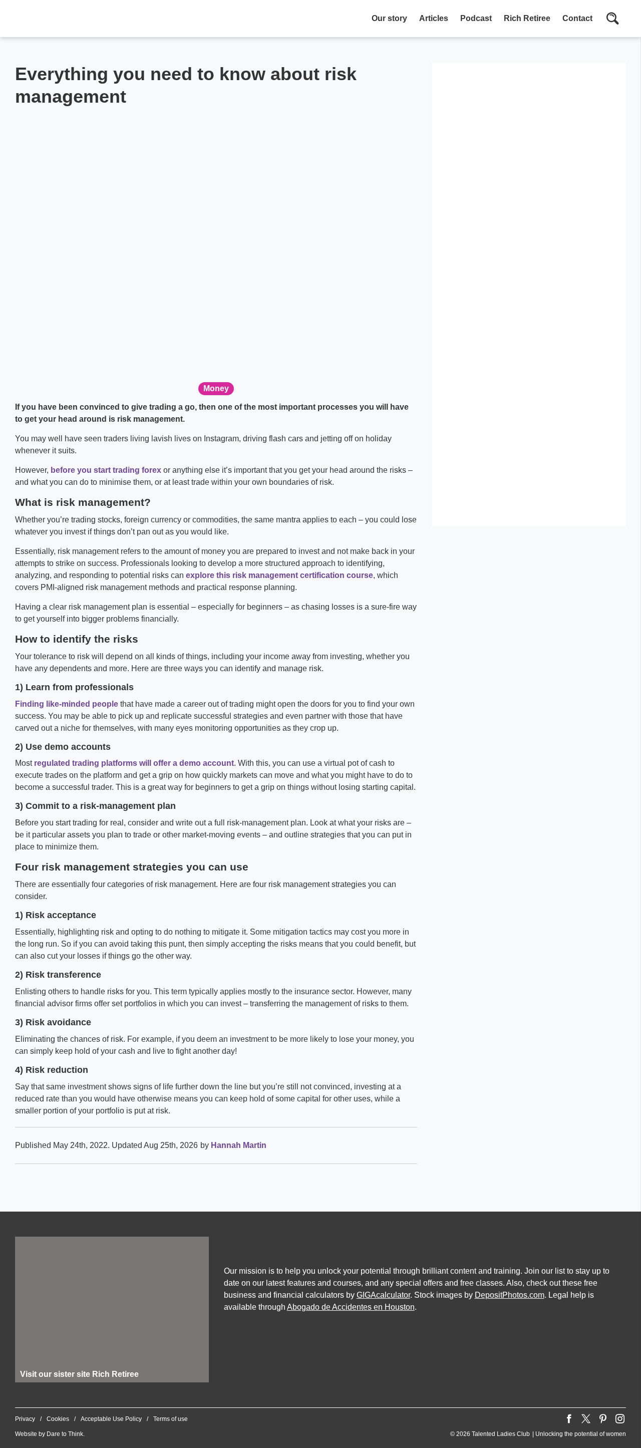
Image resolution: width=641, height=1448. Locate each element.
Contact (577, 18)
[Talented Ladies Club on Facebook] (569, 1419)
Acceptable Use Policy (111, 1418)
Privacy (25, 1418)
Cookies (58, 1418)
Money (216, 388)
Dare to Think (65, 1433)
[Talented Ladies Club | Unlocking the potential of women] (120, 19)
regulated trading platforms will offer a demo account (134, 763)
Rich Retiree (527, 18)
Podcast (476, 18)
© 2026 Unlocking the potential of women (538, 1433)
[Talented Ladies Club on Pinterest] (603, 1419)
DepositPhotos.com (509, 1295)
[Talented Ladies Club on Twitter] (586, 1419)
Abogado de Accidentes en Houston (351, 1307)
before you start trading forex (106, 470)
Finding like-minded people (66, 704)
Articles (433, 18)
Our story (389, 18)
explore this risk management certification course (279, 575)
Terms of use (170, 1418)
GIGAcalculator (383, 1295)
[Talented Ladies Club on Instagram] (620, 1419)
